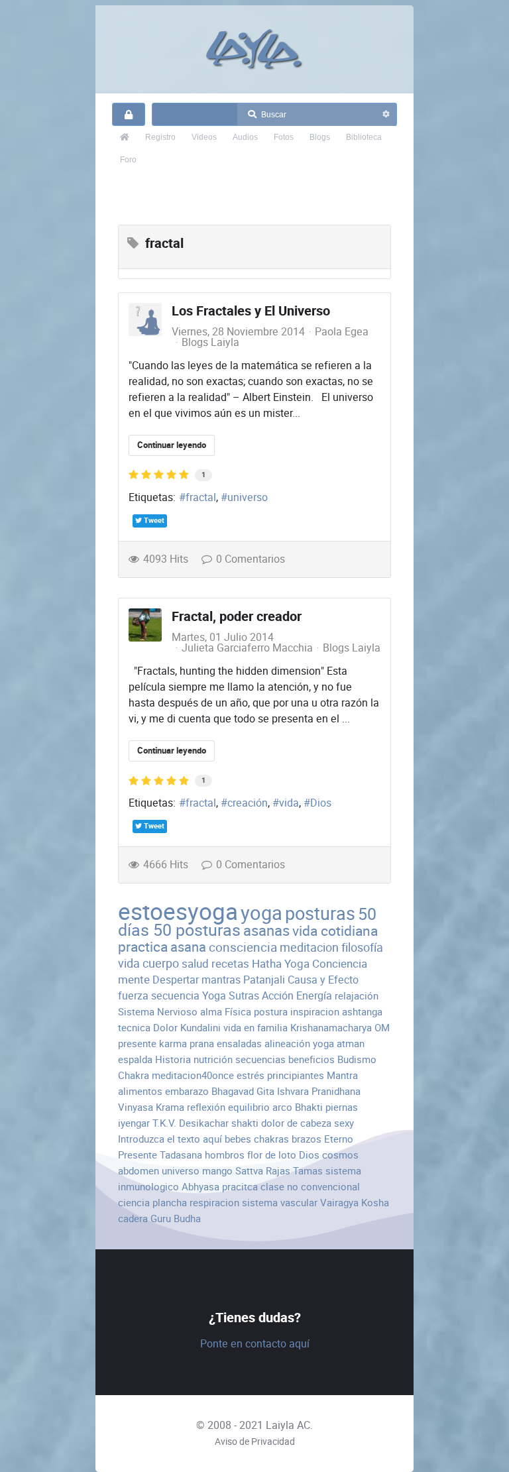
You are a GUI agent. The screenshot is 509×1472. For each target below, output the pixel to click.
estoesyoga (178, 911)
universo (247, 497)
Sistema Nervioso (158, 1012)
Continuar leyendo (171, 445)
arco (282, 1107)
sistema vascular (279, 1203)
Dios (320, 803)
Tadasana (181, 1155)
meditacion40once (193, 1075)
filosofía (362, 947)
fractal (201, 497)
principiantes (295, 1075)
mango (217, 1171)
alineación (287, 1043)
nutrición (213, 1059)
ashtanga (362, 1012)
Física (238, 1012)
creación (247, 803)
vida (289, 803)
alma (211, 1012)
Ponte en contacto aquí (255, 1343)
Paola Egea (341, 331)
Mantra (342, 1075)
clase (272, 1187)
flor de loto (271, 1155)
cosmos (340, 1155)
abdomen (138, 1171)
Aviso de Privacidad (255, 1441)
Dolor (165, 1028)
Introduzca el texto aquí (170, 1139)
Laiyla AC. (289, 1425)
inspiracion (314, 1012)
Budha (187, 1218)
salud (195, 964)
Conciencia (339, 964)
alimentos (140, 1091)
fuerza (133, 995)
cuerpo (160, 963)
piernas (341, 1107)
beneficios (311, 1059)
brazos (306, 1139)
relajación (356, 996)
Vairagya (339, 1203)
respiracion (214, 1203)
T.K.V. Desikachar (190, 1123)
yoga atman (339, 1043)
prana (202, 1043)
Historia (173, 1059)
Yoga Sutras (230, 995)
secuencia (175, 995)
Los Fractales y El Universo (251, 311)
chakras (271, 1139)
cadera (133, 1218)
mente (134, 980)
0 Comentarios (250, 559)
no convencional (323, 1187)
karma (173, 1043)
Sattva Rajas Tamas (279, 1171)
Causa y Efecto (323, 980)
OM (382, 1028)
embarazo (187, 1091)
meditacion (309, 947)
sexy (344, 1123)
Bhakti (309, 1107)
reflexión (206, 1107)
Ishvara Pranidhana (319, 1091)
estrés (250, 1075)
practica (143, 946)
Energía (314, 995)
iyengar (134, 1123)
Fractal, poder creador (237, 616)
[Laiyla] (254, 49)
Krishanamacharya (331, 1028)
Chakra (133, 1075)
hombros (225, 1155)
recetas (230, 964)
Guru (160, 1218)
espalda (135, 1059)
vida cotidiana (335, 930)
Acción (278, 995)
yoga (261, 913)
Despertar (175, 980)
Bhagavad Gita (242, 1091)
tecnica (134, 1028)
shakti (244, 1123)
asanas (266, 931)
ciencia (134, 1203)
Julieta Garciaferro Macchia (247, 647)
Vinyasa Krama (151, 1107)
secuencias (260, 1059)
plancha (169, 1203)
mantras (221, 980)
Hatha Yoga (281, 964)
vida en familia (255, 1028)
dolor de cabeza (296, 1123)
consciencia (243, 947)
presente (137, 1043)
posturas (320, 914)
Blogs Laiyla (210, 342)
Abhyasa (200, 1187)
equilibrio (249, 1107)
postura (271, 1012)
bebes (238, 1139)
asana (188, 947)
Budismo (356, 1059)
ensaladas (239, 1043)
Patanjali (264, 980)
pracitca (240, 1187)
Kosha (375, 1203)
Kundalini (200, 1028)
